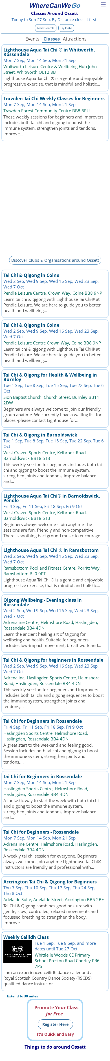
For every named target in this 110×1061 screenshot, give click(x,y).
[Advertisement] (55, 197)
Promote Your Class (56, 1010)
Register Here (55, 1024)
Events (32, 39)
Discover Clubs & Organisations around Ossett (55, 260)
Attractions (74, 39)
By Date (66, 28)
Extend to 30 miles (22, 996)
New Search (45, 28)
